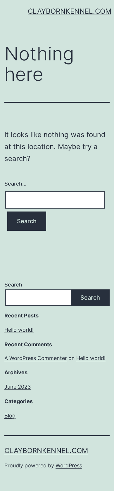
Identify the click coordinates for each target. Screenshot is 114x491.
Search (13, 285)
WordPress (69, 465)
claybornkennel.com (69, 11)
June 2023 (17, 387)
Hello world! (19, 330)
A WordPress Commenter (35, 358)
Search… (15, 184)
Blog (9, 416)
